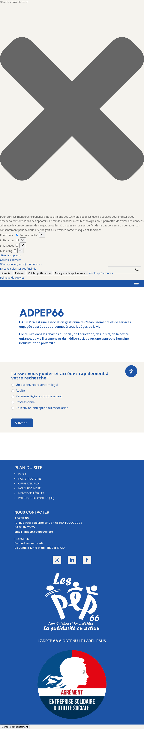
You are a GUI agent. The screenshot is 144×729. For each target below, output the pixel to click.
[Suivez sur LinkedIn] (72, 560)
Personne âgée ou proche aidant (38, 396)
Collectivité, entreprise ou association (41, 408)
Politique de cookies (12, 277)
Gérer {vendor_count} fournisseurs (21, 264)
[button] (72, 109)
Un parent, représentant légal (36, 385)
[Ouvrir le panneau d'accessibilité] (131, 371)
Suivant (21, 423)
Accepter (6, 273)
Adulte (20, 391)
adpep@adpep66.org (38, 531)
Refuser (19, 273)
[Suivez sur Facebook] (87, 560)
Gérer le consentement (15, 726)
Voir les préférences (101, 273)
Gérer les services (10, 260)
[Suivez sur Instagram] (57, 560)
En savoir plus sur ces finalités (18, 268)
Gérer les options (10, 255)
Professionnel (25, 402)
